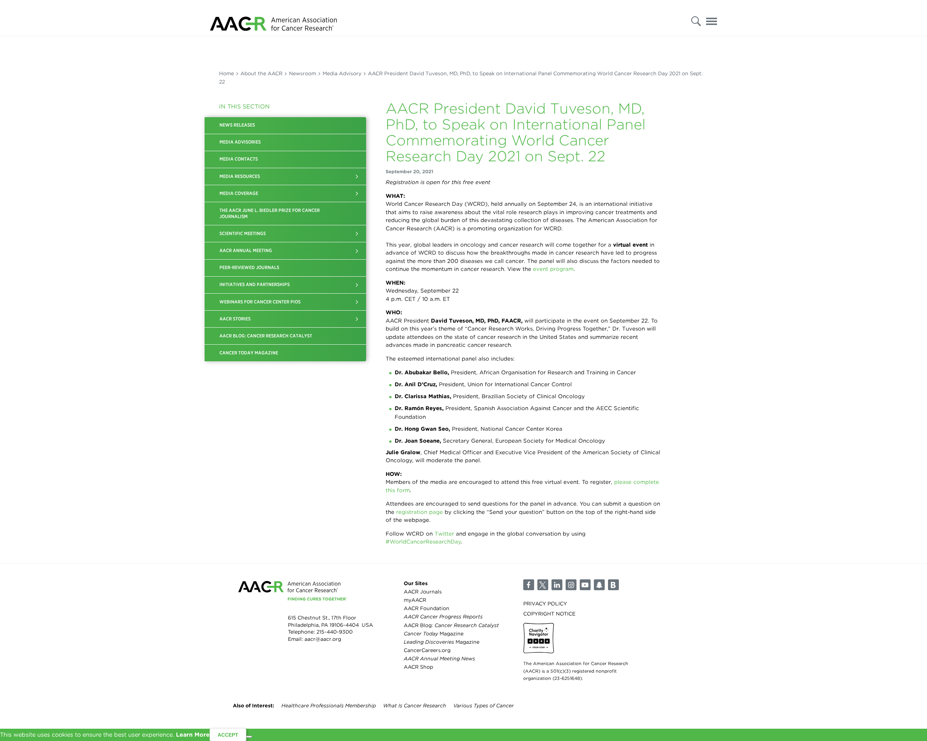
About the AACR (261, 73)
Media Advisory (342, 73)
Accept (228, 735)
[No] (249, 737)
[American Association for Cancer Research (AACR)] (273, 18)
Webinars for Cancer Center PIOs (260, 302)
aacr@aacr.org (323, 639)
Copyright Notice (549, 614)
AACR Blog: (451, 625)
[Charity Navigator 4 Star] (538, 638)
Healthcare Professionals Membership (328, 705)
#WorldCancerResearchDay (423, 541)
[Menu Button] (711, 19)
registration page (419, 512)
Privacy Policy (545, 603)
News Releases (237, 125)
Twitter (444, 534)
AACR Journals (423, 592)
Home (226, 73)
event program (553, 269)
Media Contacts (238, 159)
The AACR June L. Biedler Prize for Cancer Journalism (269, 213)
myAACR (415, 600)
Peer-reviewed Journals (249, 267)
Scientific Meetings (242, 233)
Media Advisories (240, 142)
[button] (357, 176)
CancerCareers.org (427, 650)
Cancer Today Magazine (248, 352)
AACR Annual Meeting (245, 250)
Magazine (434, 633)
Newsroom (302, 73)
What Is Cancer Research (414, 705)
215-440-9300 (334, 632)
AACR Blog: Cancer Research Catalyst (265, 335)
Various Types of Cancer (483, 705)
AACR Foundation (426, 608)
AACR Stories (235, 318)
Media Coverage (238, 193)
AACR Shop (418, 667)
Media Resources (239, 176)
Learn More (193, 734)
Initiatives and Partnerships (254, 284)
